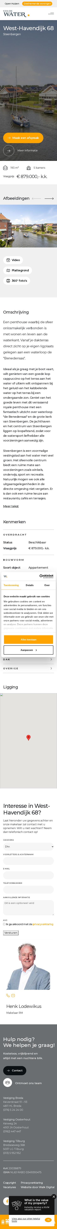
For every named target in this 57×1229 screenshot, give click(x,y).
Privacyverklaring (32, 1182)
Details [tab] (30, 585)
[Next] (49, 198)
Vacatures (9, 1187)
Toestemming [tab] (11, 585)
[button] (28, 738)
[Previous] (36, 198)
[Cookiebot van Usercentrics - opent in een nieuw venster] (40, 576)
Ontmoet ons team (28, 1083)
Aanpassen (27, 650)
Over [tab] (47, 585)
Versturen (10, 932)
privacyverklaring (43, 924)
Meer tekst (11, 506)
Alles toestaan (28, 639)
